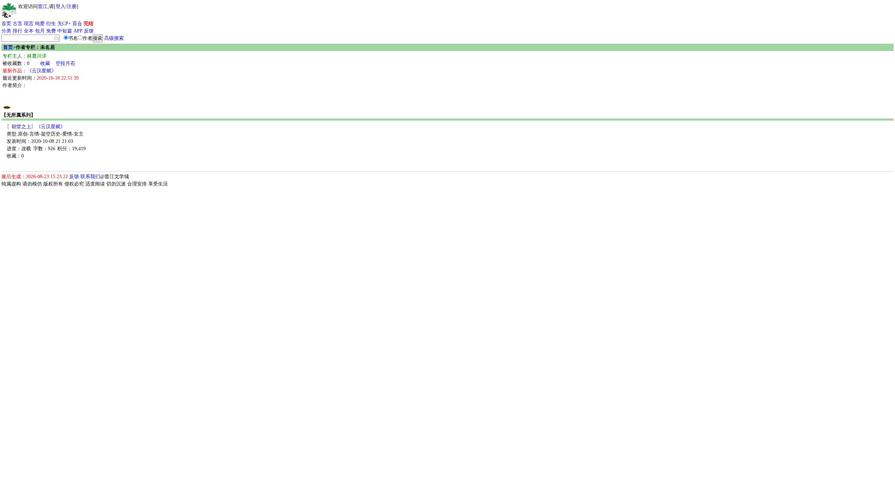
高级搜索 (114, 38)
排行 (17, 31)
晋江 (43, 6)
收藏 (45, 63)
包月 (40, 31)
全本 (29, 31)
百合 (77, 23)
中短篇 (64, 31)
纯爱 (40, 23)
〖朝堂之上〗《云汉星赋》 (36, 126)
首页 (6, 23)
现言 (29, 23)
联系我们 (90, 176)
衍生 (51, 23)
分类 (6, 31)
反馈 (89, 31)
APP (78, 31)
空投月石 (65, 63)
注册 (72, 6)
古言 (17, 23)
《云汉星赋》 (41, 70)
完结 (88, 23)
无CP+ (64, 23)
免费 (51, 31)
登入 (60, 6)
